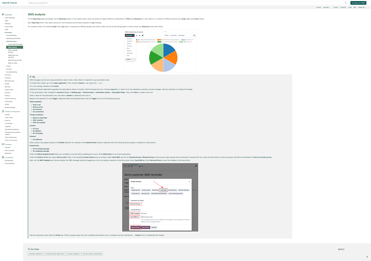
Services (7, 92)
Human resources (10, 98)
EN (355, 7)
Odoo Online (9, 117)
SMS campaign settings (13, 51)
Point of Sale (9, 26)
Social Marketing (11, 72)
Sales (6, 20)
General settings (10, 107)
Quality (7, 84)
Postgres (343, 7)
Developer (8, 144)
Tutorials (7, 147)
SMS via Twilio (12, 63)
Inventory (8, 78)
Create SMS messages (15, 44)
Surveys (9, 69)
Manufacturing (9, 81)
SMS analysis (12, 47)
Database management (12, 111)
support (113, 89)
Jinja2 (350, 7)
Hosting (7, 114)
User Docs (8, 15)
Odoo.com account (11, 140)
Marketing (8, 32)
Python (336, 7)
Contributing (9, 157)
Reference (8, 153)
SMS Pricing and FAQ (15, 60)
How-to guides (9, 150)
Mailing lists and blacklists (13, 56)
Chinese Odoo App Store (55, 254)
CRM (6, 29)
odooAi (319, 7)
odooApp (326, 7)
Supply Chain (9, 89)
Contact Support (73, 254)
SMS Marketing (11, 41)
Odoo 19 (361, 7)
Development (9, 160)
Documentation (9, 163)
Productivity (9, 101)
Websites (8, 23)
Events (8, 66)
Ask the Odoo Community (92, 254)
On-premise (8, 123)
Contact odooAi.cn (36, 254)
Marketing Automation (13, 38)
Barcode (7, 87)
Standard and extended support (12, 133)
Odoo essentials (10, 18)
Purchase (8, 75)
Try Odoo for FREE (358, 3)
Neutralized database (12, 129)
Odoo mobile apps (11, 137)
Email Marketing (11, 35)
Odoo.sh (7, 120)
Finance (7, 95)
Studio (7, 104)
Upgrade (8, 126)
